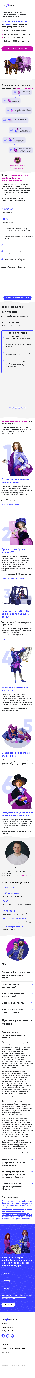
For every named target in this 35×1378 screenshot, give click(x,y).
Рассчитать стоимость (17, 48)
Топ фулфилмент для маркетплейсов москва (15, 1214)
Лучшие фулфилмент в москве (13, 1201)
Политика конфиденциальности (13, 1348)
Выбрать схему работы (10, 639)
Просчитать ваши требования (13, 578)
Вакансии (4, 1357)
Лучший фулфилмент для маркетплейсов (13, 1212)
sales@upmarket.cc (8, 1331)
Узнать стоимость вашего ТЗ (12, 504)
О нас (3, 1340)
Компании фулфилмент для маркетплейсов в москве (17, 1202)
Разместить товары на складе (17, 298)
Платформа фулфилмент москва (21, 1217)
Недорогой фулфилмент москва (13, 1205)
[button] (30, 5)
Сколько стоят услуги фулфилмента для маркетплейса (16, 1207)
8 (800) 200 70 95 (7, 1327)
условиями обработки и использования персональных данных (13, 1297)
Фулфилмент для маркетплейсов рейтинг (17, 1219)
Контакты (4, 1344)
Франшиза (5, 1353)
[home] (9, 5)
